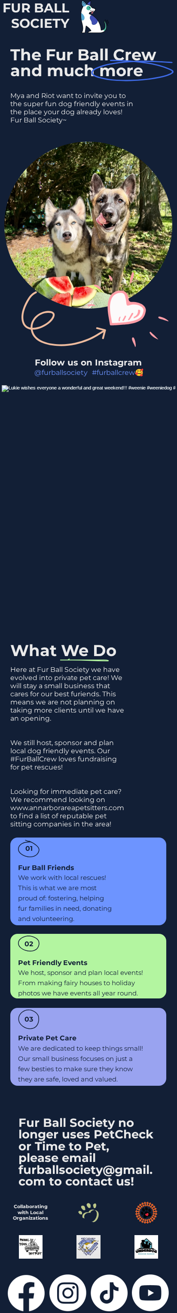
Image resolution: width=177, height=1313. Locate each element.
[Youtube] (150, 1292)
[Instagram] (67, 1292)
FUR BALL (36, 8)
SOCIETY (40, 23)
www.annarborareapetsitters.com (67, 808)
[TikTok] (109, 1292)
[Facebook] (26, 1292)
